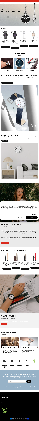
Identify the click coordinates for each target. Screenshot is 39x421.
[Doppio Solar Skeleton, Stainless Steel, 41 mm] (5, 35)
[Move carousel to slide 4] (21, 24)
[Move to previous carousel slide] (16, 24)
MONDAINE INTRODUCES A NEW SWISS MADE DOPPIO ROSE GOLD (28, 349)
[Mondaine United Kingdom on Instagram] (37, 417)
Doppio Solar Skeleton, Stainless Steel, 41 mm (5, 41)
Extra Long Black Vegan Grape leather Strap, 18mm (25, 263)
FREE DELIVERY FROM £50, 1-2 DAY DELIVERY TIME (4, 366)
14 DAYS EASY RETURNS (27, 365)
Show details (34, 214)
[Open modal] (13, 108)
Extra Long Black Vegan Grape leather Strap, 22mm (7, 263)
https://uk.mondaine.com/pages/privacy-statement (14, 210)
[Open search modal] (33, 3)
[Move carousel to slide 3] (20, 24)
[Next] (33, 1)
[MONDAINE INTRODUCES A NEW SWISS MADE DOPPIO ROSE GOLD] (29, 342)
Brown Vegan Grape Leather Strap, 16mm (16, 263)
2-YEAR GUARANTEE (20, 365)
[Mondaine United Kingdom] (3, 3)
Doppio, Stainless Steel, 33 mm (33, 41)
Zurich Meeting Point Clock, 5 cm (24, 41)
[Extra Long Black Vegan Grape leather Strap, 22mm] (6, 257)
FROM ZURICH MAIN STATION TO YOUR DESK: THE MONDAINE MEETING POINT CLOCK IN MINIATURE (10, 350)
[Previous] (6, 1)
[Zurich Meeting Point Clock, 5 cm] (24, 35)
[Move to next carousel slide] (22, 24)
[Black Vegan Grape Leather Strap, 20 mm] (34, 257)
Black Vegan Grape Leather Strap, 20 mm (35, 263)
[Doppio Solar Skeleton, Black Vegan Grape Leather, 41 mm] (15, 35)
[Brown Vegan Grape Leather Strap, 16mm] (16, 257)
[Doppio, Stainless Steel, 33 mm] (33, 35)
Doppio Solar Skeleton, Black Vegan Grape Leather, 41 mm (15, 42)
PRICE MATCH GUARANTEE (12, 365)
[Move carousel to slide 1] (17, 24)
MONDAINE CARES (35, 363)
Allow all (32, 217)
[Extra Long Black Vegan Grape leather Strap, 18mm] (25, 257)
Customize (18, 217)
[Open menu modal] (37, 3)
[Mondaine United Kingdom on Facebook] (35, 417)
